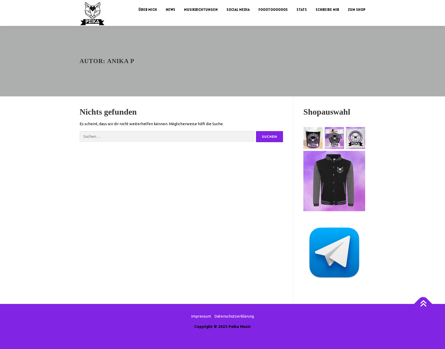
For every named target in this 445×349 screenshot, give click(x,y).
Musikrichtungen (201, 9)
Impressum (201, 316)
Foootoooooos (273, 9)
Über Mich (148, 9)
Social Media (238, 9)
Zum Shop (356, 9)
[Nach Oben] (423, 304)
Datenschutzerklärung (234, 316)
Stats (302, 9)
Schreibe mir (327, 9)
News (170, 9)
